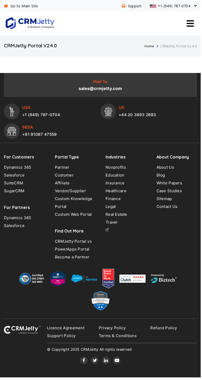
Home (149, 46)
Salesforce (14, 175)
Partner (62, 167)
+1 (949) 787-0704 (41, 114)
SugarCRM (14, 190)
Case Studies (169, 190)
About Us (165, 167)
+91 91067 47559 (39, 134)
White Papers (169, 182)
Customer (64, 175)
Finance (113, 198)
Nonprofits (116, 167)
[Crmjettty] (22, 330)
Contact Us (167, 206)
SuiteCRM (13, 182)
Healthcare (116, 190)
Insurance (115, 182)
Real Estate (116, 214)
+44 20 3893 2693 (137, 114)
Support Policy (61, 335)
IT (107, 230)
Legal (111, 206)
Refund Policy (163, 327)
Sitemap (164, 198)
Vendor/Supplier (70, 190)
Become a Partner (72, 256)
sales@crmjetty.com (100, 88)
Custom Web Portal (73, 214)
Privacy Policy (112, 327)
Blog (161, 175)
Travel (112, 222)
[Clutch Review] (132, 280)
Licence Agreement (65, 327)
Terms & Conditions (118, 335)
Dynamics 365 (17, 167)
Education (115, 175)
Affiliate (62, 182)
